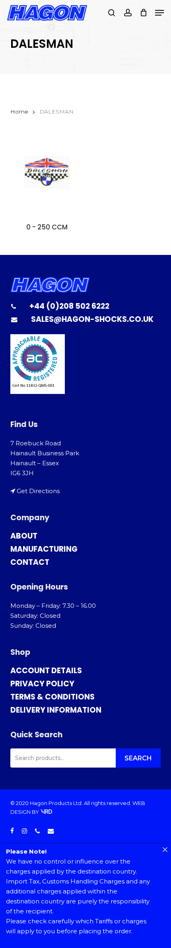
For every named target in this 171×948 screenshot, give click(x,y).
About (23, 536)
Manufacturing (44, 549)
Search (138, 758)
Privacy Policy (42, 683)
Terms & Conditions (52, 696)
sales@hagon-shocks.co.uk (92, 319)
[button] (159, 13)
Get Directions (38, 491)
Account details (46, 670)
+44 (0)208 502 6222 (69, 306)
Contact (29, 562)
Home (19, 111)
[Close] (165, 850)
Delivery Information (55, 710)
